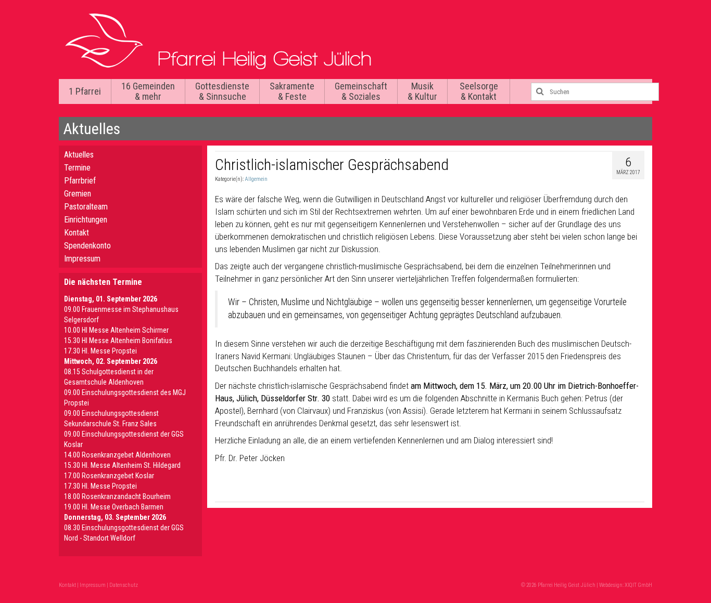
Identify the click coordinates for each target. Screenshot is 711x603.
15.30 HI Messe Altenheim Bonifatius (118, 340)
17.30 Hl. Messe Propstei (100, 351)
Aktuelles (79, 155)
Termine (77, 168)
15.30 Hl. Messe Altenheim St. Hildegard (122, 465)
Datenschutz (123, 585)
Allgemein (256, 179)
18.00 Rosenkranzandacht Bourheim (117, 496)
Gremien (77, 194)
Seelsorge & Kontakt (479, 91)
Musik (422, 91)
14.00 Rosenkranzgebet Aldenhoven (117, 455)
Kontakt (76, 233)
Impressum (82, 259)
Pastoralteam (86, 207)
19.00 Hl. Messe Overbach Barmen (113, 507)
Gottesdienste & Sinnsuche (222, 91)
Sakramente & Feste (292, 91)
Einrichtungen (85, 220)
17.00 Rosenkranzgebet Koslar (109, 475)
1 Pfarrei (85, 91)
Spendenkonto (87, 246)
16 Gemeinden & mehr (148, 91)
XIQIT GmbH (638, 585)
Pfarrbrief (80, 181)
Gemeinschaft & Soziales (361, 91)
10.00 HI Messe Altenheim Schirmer (116, 330)
